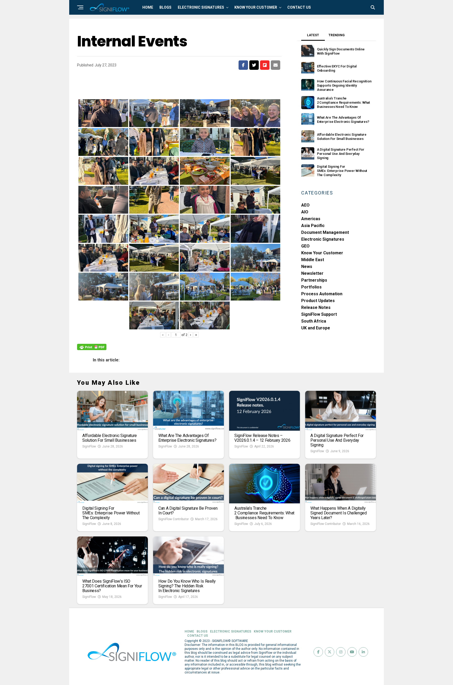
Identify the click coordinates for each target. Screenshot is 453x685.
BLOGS (165, 7)
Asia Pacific (313, 225)
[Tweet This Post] (254, 65)
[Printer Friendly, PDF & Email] (91, 347)
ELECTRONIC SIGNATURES (201, 7)
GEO (305, 246)
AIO (304, 211)
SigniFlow (89, 446)
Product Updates (318, 300)
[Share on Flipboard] (264, 65)
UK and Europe (315, 327)
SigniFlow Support (319, 314)
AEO (305, 205)
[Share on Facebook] (243, 65)
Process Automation (321, 293)
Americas (310, 218)
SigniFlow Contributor (173, 519)
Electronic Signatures (322, 239)
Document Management (325, 232)
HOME (147, 7)
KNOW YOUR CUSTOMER (255, 7)
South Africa (313, 321)
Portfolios (311, 286)
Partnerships (314, 280)
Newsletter (312, 273)
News (306, 266)
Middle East (312, 259)
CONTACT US (299, 7)
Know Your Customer (322, 252)
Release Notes (316, 307)
